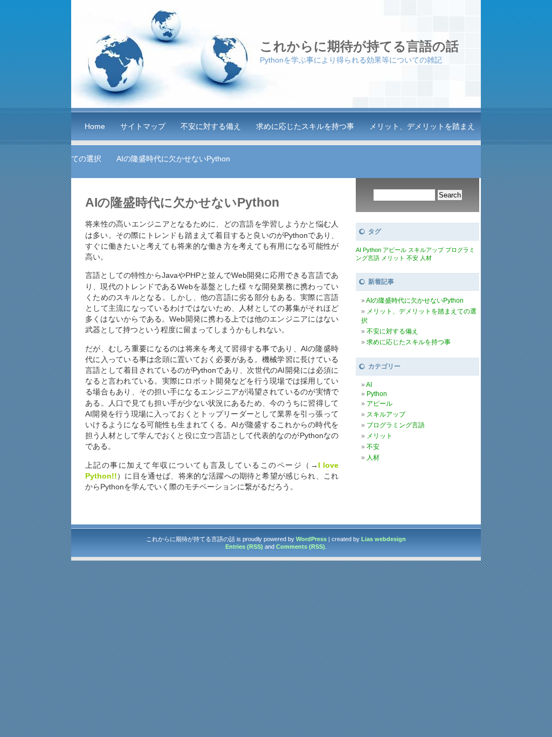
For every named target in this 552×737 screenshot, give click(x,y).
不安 (412, 258)
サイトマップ (142, 126)
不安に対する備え (211, 126)
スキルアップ (426, 250)
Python (372, 250)
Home (95, 126)
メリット (393, 258)
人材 (426, 258)
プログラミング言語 (396, 425)
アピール (394, 250)
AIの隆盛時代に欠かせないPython (173, 158)
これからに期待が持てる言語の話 (359, 46)
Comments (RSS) (300, 546)
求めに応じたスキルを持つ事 (305, 126)
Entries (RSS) (244, 546)
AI (358, 250)
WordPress (311, 539)
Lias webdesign (383, 539)
